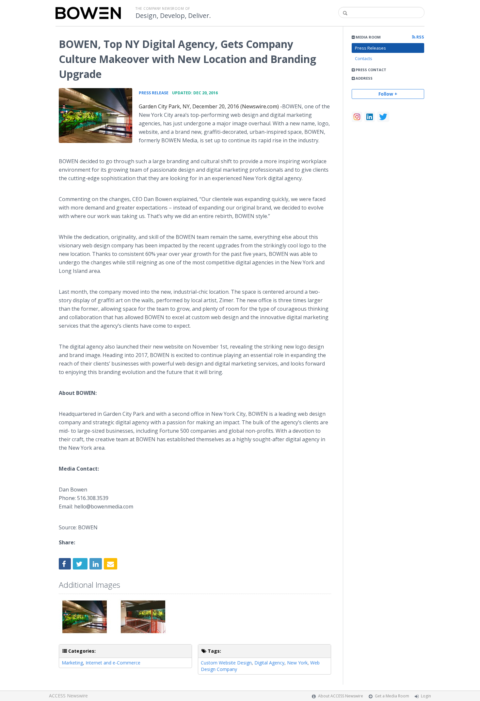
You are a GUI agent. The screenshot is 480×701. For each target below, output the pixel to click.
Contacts (363, 58)
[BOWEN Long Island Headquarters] (95, 115)
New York (297, 663)
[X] (383, 117)
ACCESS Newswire (68, 696)
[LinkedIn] (369, 117)
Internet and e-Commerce (113, 663)
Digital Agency (269, 663)
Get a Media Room (392, 696)
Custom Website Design (226, 663)
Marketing (72, 663)
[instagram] (357, 117)
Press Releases (370, 48)
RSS (419, 37)
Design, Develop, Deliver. (173, 15)
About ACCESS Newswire (340, 696)
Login (426, 696)
